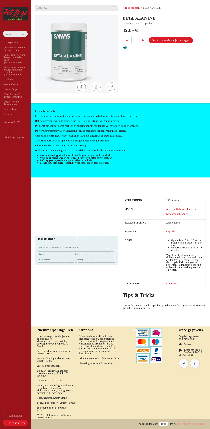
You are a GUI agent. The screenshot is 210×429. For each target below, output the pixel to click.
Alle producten (131, 7)
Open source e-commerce (191, 423)
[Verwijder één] (127, 40)
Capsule (170, 231)
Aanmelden (15, 415)
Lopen (184, 214)
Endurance (172, 283)
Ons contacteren (16, 423)
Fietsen (191, 209)
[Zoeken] (23, 34)
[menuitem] (15, 42)
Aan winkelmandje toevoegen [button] (172, 40)
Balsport (181, 209)
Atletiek (170, 209)
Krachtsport (173, 214)
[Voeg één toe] (142, 40)
